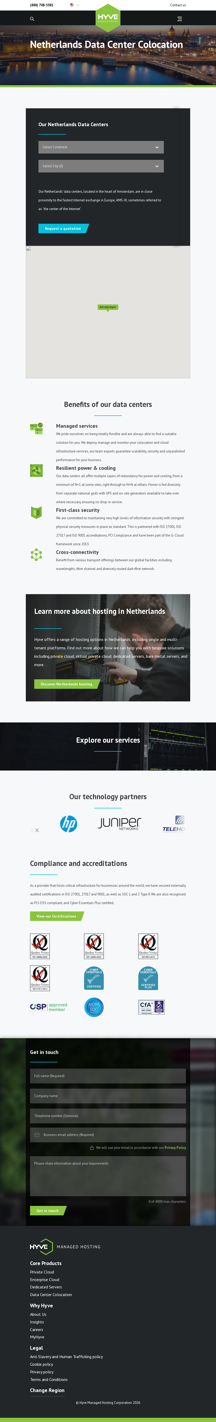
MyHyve (37, 1336)
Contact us (178, 5)
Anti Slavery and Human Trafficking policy (66, 1356)
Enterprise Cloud (44, 1279)
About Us (38, 1314)
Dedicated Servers (46, 1287)
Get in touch (47, 1210)
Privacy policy (41, 1371)
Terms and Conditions (49, 1379)
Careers (36, 1329)
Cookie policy (41, 1364)
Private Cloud (42, 1272)
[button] (88, 5)
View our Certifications (56, 916)
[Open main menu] (179, 19)
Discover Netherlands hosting (66, 684)
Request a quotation (63, 228)
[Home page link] (108, 17)
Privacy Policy (175, 1147)
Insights (37, 1321)
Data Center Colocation (51, 1294)
